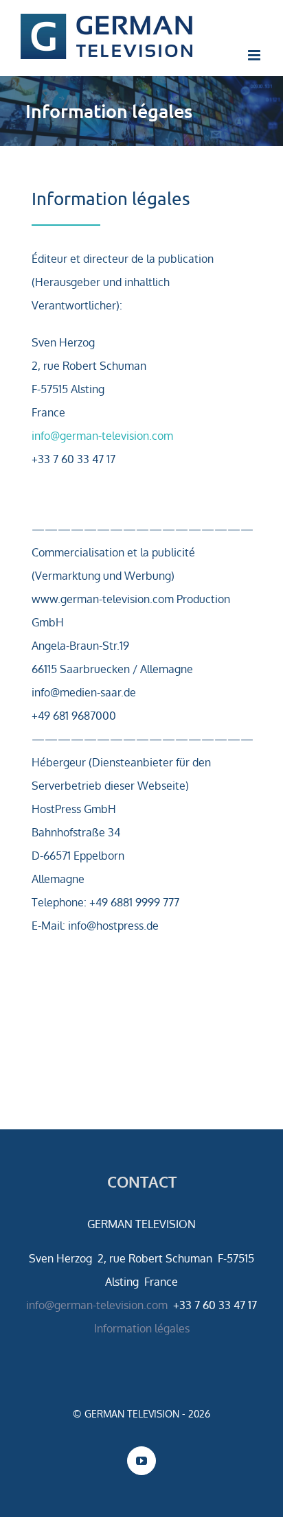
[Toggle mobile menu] (255, 55)
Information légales (142, 1328)
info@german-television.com (102, 436)
